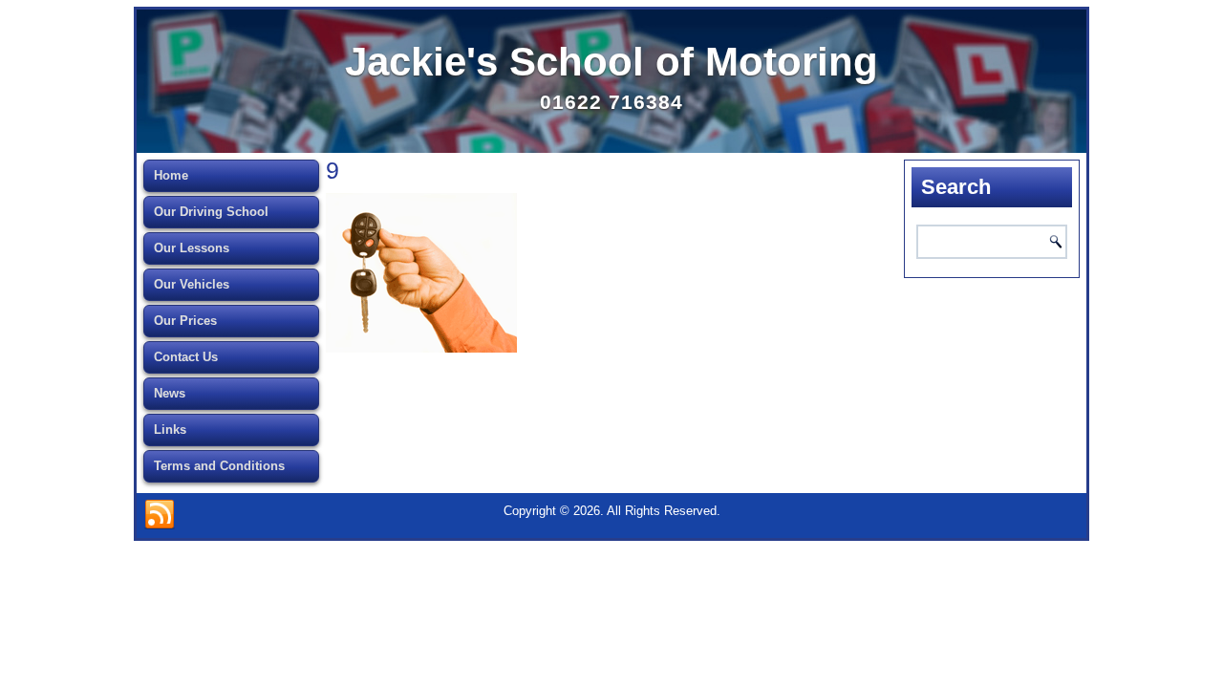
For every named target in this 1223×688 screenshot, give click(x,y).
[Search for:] (991, 242)
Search (1055, 242)
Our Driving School (211, 211)
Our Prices (185, 320)
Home (171, 175)
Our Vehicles (191, 284)
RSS (159, 515)
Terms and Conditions (219, 466)
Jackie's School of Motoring (611, 61)
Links (170, 429)
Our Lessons (191, 248)
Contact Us (186, 357)
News (169, 393)
